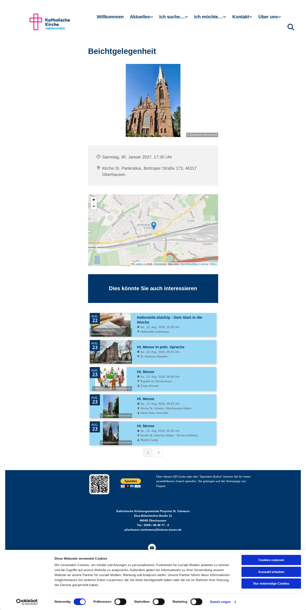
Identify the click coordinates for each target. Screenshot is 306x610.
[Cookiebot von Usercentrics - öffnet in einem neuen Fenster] (27, 602)
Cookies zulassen (271, 560)
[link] (141, 18)
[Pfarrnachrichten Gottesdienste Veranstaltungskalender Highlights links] (152, 18)
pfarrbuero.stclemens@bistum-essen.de (153, 529)
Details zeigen (220, 602)
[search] (290, 27)
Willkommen (110, 16)
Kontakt (240, 16)
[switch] (120, 601)
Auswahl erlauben (271, 572)
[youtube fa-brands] (152, 548)
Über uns (268, 16)
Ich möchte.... (208, 16)
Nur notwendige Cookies (271, 583)
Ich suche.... (172, 16)
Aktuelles (140, 16)
